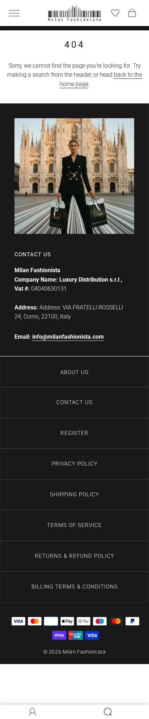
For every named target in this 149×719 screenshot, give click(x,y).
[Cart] (132, 13)
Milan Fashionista (84, 652)
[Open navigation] (17, 13)
